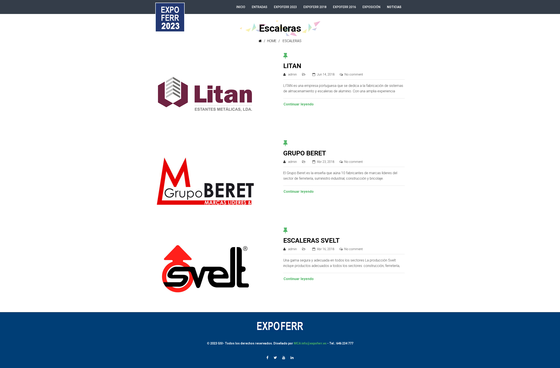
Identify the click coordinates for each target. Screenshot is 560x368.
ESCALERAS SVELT (311, 240)
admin (292, 74)
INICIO (240, 7)
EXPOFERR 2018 (314, 7)
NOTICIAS (394, 7)
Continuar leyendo (299, 104)
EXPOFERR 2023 (285, 7)
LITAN (292, 66)
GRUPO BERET (304, 153)
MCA (297, 343)
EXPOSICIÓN (371, 7)
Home (271, 41)
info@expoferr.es (314, 343)
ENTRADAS (259, 7)
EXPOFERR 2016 (344, 7)
